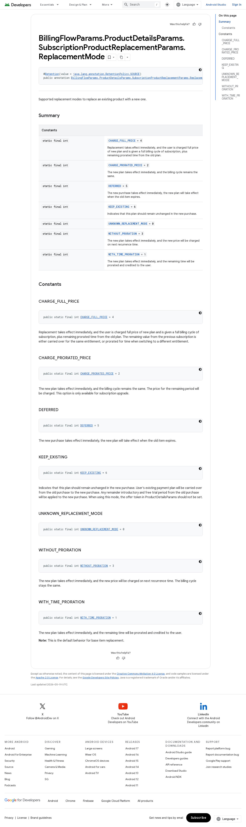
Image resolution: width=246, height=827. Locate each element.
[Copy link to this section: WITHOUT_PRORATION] (85, 550)
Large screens (93, 748)
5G (47, 779)
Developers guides (176, 758)
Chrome (70, 801)
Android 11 (131, 785)
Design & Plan (78, 4)
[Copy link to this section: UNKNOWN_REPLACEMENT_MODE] (106, 514)
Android (10, 748)
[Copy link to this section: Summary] (63, 116)
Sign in (236, 4)
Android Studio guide (178, 752)
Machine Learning (56, 754)
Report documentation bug (222, 754)
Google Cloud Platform (115, 801)
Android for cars (95, 767)
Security (10, 760)
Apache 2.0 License (47, 677)
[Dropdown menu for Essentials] (59, 4)
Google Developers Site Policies (100, 677)
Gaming (50, 748)
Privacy (49, 773)
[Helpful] (194, 24)
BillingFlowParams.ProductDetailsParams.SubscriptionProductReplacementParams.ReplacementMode (142, 78)
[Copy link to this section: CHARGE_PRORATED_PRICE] (95, 358)
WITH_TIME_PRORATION (124, 254)
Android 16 (132, 754)
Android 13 (131, 773)
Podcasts (10, 785)
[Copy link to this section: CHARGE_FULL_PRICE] (83, 301)
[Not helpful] (200, 24)
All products (145, 801)
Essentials (47, 4)
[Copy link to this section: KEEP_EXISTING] (71, 457)
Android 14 (132, 767)
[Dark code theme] (200, 69)
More (105, 4)
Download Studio (175, 770)
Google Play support (218, 760)
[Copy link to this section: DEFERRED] (62, 410)
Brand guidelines (41, 817)
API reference (173, 764)
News (8, 773)
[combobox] (141, 4)
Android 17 (132, 748)
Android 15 (132, 760)
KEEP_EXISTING (118, 207)
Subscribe (198, 818)
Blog (7, 779)
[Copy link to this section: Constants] (65, 284)
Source (9, 767)
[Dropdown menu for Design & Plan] (92, 4)
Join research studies (218, 767)
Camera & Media (55, 767)
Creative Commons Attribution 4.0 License (141, 673)
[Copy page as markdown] (121, 57)
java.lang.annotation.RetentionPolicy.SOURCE (106, 74)
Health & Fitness (54, 760)
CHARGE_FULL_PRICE (121, 140)
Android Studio (216, 4)
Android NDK (173, 777)
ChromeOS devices (97, 760)
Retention (52, 74)
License (22, 817)
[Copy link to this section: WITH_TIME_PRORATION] (88, 602)
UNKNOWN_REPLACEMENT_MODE (127, 223)
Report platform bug (218, 748)
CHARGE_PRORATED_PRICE (125, 165)
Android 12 (132, 779)
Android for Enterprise (18, 754)
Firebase (88, 801)
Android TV (92, 773)
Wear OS (90, 754)
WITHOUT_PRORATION (122, 233)
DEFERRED (114, 186)
